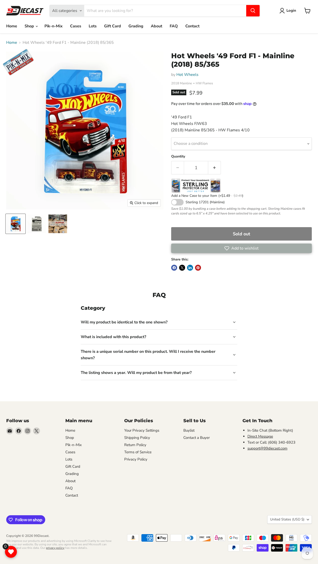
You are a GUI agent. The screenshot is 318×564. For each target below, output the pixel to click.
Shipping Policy (137, 437)
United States (287, 519)
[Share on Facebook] (174, 268)
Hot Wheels (187, 74)
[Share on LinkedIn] (190, 268)
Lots (93, 26)
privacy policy (55, 548)
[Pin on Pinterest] (198, 268)
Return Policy (135, 444)
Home (11, 26)
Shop (30, 26)
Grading (135, 26)
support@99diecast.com (267, 448)
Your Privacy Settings (141, 430)
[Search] (253, 10)
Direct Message (260, 436)
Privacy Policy (135, 459)
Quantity (178, 156)
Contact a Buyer (196, 437)
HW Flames (204, 83)
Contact (192, 26)
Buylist (189, 430)
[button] (241, 248)
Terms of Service (138, 452)
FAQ (174, 26)
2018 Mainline (181, 83)
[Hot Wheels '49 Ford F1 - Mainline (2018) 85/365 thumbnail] (15, 224)
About (156, 26)
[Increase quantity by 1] (214, 168)
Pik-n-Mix (53, 26)
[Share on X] (182, 268)
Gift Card (112, 26)
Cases (75, 26)
